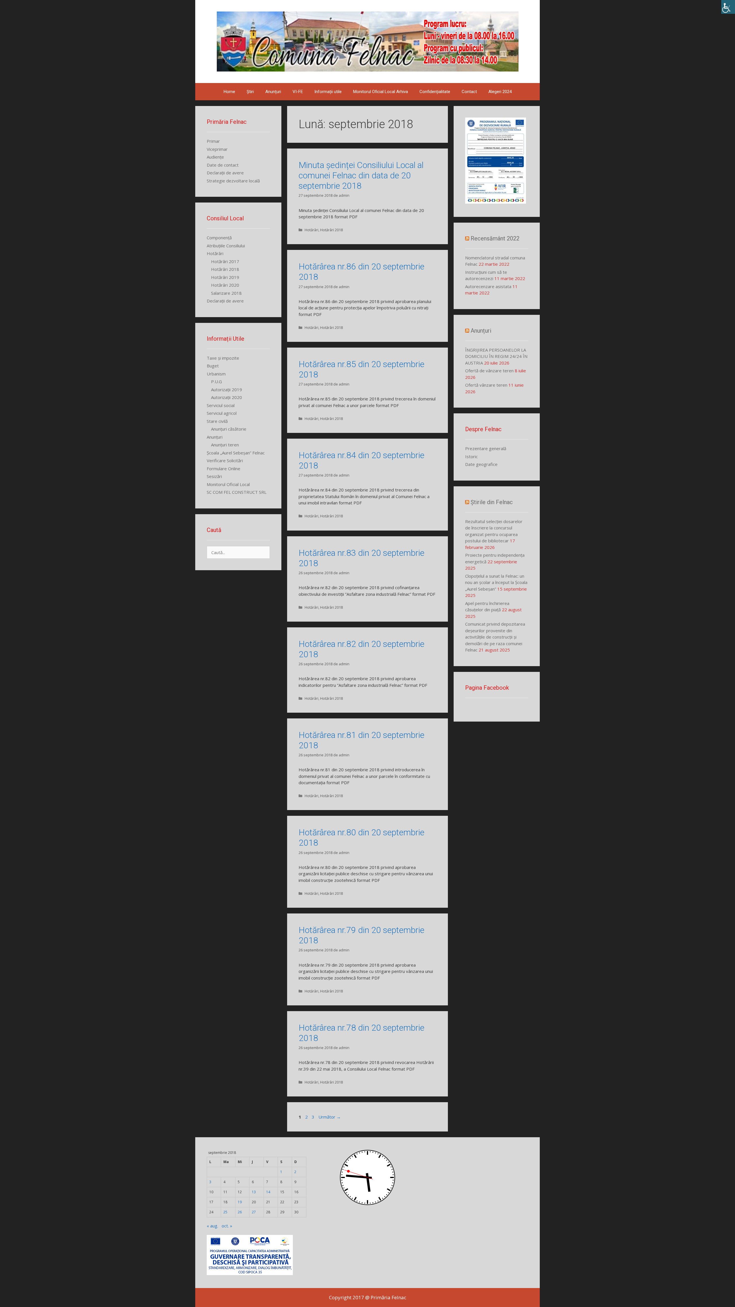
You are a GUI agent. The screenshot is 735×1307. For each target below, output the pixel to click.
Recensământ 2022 (495, 238)
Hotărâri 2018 (331, 229)
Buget (213, 366)
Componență (219, 237)
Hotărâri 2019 (225, 277)
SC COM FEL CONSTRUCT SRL (236, 492)
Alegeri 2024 (500, 91)
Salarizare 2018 (226, 293)
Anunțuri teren (225, 445)
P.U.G (216, 381)
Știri (250, 91)
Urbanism (216, 374)
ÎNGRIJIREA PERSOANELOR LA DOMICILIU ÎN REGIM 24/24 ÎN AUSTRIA (496, 356)
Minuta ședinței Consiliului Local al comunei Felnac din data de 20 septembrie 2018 (361, 175)
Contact (469, 91)
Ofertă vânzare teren (486, 385)
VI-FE (298, 91)
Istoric (471, 456)
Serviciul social (221, 405)
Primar (213, 141)
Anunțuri (273, 91)
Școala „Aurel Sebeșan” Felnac (236, 453)
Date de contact (223, 165)
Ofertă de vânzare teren (489, 370)
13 (254, 1192)
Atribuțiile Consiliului (226, 245)
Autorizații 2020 (226, 397)
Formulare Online (223, 468)
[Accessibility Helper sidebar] (728, 7)
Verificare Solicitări (225, 460)
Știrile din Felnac (492, 502)
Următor (329, 1117)
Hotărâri (311, 229)
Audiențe (215, 157)
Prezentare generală (485, 448)
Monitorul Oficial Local (228, 484)
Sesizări (214, 476)
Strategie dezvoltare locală (233, 181)
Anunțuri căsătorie (228, 429)
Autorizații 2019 (226, 389)
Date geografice (481, 464)
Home (229, 91)
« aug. (212, 1226)
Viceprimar (217, 149)
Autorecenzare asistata (488, 286)
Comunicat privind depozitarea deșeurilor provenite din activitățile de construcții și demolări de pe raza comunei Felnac (495, 637)
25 (225, 1212)
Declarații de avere (225, 173)
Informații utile (328, 91)
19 (240, 1202)
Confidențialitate (434, 91)
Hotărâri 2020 (225, 285)
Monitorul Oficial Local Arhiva (380, 91)
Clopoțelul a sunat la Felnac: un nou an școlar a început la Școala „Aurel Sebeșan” (496, 582)
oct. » (227, 1226)
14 (268, 1192)
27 (254, 1212)
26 (240, 1212)
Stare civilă (217, 421)
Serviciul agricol (222, 413)
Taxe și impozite (223, 358)
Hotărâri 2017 (225, 261)
